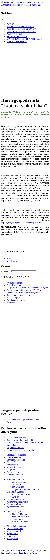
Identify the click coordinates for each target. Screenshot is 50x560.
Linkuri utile (12, 536)
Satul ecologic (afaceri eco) (18, 295)
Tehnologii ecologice (16, 285)
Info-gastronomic (14, 531)
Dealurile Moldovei (20, 516)
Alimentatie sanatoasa (16, 526)
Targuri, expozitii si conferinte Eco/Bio (24, 290)
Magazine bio (13, 470)
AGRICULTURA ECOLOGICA (22, 29)
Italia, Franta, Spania (21, 494)
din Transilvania (19, 482)
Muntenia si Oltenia (20, 521)
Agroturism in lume (15, 507)
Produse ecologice (15, 283)
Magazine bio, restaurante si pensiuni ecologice (27, 288)
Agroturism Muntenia (16, 504)
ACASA (10, 24)
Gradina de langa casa (16, 300)
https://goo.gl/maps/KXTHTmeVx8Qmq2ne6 (21, 222)
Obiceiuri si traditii (15, 528)
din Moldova (17, 484)
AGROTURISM (14, 34)
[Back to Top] (2, 558)
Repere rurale (12, 533)
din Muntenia (18, 487)
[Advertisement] (25, 70)
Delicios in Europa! (15, 492)
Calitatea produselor (15, 475)
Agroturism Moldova (16, 499)
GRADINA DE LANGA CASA (21, 31)
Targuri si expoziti (14, 472)
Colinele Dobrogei (20, 514)
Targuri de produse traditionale (25, 489)
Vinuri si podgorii (14, 511)
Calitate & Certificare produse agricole (23, 293)
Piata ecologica (13, 298)
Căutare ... (5, 272)
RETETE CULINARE (17, 36)
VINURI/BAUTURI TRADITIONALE (25, 39)
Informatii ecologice (15, 467)
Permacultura (12, 302)
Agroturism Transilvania (17, 502)
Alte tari (15, 497)
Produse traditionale (15, 479)
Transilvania (17, 519)
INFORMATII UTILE (17, 41)
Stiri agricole (12, 538)
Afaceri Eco (12, 462)
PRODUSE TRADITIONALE (20, 26)
